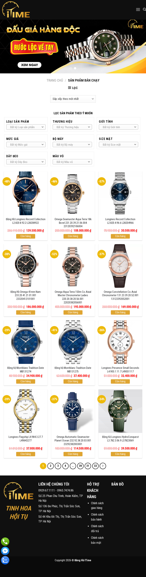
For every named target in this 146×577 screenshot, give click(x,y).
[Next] (138, 46)
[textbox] (25, 127)
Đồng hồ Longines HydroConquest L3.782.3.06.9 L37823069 (120, 438)
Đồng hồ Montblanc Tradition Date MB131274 (25, 369)
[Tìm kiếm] (144, 9)
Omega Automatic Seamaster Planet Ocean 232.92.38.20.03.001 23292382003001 (73, 440)
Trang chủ (55, 80)
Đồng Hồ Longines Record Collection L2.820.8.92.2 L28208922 (25, 221)
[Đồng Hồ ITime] (22, 10)
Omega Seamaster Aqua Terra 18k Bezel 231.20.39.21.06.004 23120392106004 (73, 223)
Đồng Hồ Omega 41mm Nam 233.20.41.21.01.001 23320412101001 (25, 295)
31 (87, 465)
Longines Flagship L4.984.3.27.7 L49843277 (26, 438)
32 (95, 465)
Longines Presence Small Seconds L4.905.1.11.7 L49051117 (120, 369)
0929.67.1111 (46, 490)
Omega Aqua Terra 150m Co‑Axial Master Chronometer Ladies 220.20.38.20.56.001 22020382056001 (73, 297)
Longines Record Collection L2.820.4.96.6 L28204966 (120, 221)
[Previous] (7, 46)
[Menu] (138, 9)
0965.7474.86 (65, 490)
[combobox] (26, 127)
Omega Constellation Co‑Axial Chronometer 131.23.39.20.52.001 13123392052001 (120, 295)
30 (80, 465)
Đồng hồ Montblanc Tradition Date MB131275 (73, 369)
